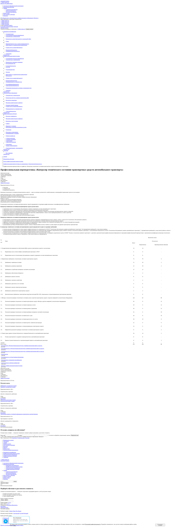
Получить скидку (4, 482)
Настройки (3, 506)
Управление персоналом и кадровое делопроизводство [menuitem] (18, 88)
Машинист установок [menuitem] (11, 126)
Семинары (5, 150)
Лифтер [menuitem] (8, 123)
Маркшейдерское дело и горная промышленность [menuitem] (17, 43)
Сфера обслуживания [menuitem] (11, 142)
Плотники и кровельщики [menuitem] (12, 132)
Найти (15, 481)
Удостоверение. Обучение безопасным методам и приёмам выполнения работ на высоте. (21, 345)
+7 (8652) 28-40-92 (5, 24)
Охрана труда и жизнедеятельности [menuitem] (14, 47)
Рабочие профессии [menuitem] (10, 135)
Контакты (5, 446)
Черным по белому (7, 518)
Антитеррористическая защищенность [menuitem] (15, 35)
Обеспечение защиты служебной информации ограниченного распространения (19, 414)
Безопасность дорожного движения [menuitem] (14, 62)
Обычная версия (4, 507)
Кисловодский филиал (11, 474)
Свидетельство (4, 354)
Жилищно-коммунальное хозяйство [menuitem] (14, 102)
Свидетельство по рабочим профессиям (10, 362)
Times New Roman (17, 511)
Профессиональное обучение (10, 113)
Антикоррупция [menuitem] (9, 34)
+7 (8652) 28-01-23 (5, 20)
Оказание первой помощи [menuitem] (12, 105)
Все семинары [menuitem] (9, 153)
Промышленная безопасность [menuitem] (13, 51)
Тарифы (5, 442)
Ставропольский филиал (11, 471)
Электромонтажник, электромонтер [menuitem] (14, 148)
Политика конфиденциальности (10, 450)
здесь (14, 525)
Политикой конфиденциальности (93, 524)
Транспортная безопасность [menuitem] (12, 85)
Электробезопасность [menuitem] (11, 111)
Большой (26, 513)
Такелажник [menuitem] (9, 144)
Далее (6, 499)
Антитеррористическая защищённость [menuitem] (15, 58)
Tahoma (11, 511)
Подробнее (3, 398)
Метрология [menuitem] (9, 75)
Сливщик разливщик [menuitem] (11, 139)
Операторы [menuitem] (8, 129)
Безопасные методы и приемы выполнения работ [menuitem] (17, 97)
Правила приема (7, 443)
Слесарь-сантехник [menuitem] (10, 138)
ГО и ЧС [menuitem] (8, 67)
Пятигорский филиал (11, 473)
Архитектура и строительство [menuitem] (13, 36)
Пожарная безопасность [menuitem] (11, 50)
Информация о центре (8, 440)
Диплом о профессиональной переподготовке (11, 365)
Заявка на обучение (5, 182)
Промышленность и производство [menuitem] (14, 81)
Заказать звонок (29, 29)
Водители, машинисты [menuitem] (11, 116)
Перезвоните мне (74, 435)
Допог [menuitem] (7, 41)
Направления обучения (8, 464)
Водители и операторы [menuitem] (11, 100)
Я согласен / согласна (160, 525)
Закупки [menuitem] (8, 72)
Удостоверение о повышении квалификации (11, 360)
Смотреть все (6, 54)
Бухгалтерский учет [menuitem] (10, 63)
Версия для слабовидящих (7, 3)
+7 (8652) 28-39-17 (5, 23)
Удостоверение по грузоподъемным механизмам (12, 357)
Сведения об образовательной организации (13, 463)
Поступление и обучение (9, 445)
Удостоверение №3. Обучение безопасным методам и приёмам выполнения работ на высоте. (22, 351)
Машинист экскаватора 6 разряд (8, 387)
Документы (6, 441)
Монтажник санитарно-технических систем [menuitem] (16, 127)
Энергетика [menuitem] (8, 53)
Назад (2, 499)
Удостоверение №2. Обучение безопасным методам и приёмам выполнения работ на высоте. (22, 348)
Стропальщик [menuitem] (9, 140)
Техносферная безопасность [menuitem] (12, 84)
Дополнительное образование (10, 93)
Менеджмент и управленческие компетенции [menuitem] (16, 45)
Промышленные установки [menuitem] (12, 133)
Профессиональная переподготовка (11, 56)
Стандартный (16, 513)
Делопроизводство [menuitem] (10, 69)
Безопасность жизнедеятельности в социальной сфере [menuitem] (18, 39)
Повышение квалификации (9, 31)
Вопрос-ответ (6, 448)
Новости (5, 447)
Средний (22, 513)
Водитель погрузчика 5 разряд (8, 401)
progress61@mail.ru (8, 25)
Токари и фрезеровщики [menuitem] (11, 145)
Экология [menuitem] (8, 90)
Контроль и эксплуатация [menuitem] (12, 121)
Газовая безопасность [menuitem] (11, 66)
